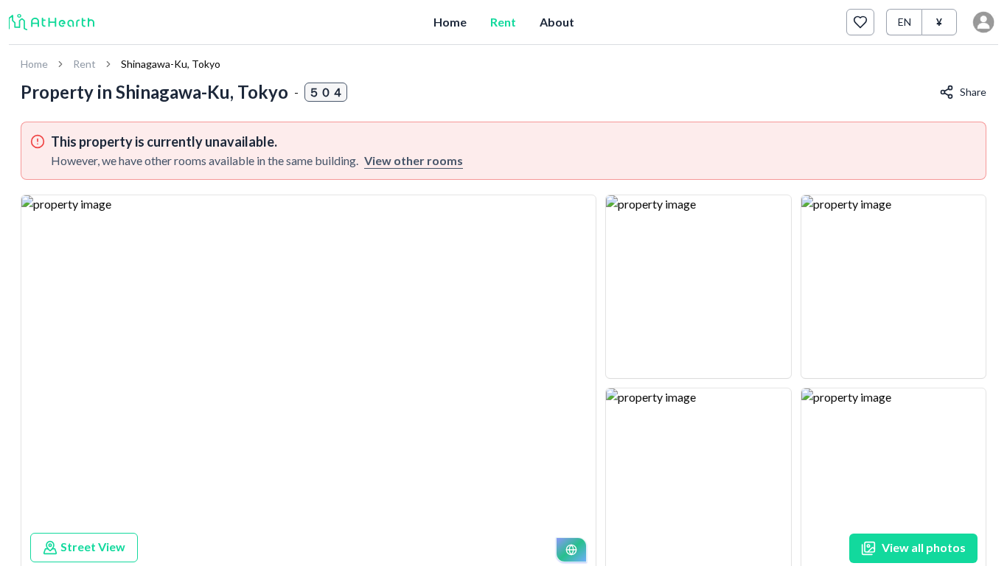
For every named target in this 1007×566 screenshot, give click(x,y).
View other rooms (413, 160)
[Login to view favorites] (860, 22)
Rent (503, 22)
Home (450, 22)
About (557, 22)
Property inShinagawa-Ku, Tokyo (154, 91)
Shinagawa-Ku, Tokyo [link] (170, 63)
